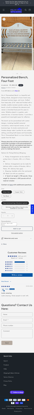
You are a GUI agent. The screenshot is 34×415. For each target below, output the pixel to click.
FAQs (5, 369)
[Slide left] (13, 74)
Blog (5, 385)
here (11, 185)
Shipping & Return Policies (11, 373)
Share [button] (5, 244)
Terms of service (28, 408)
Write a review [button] (17, 275)
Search (6, 361)
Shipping (3, 87)
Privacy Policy (8, 381)
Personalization (6, 221)
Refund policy (10, 408)
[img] (5, 286)
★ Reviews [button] (32, 209)
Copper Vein (19, 192)
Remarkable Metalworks (16, 406)
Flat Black (6, 196)
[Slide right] (21, 74)
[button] (4, 10)
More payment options (17, 233)
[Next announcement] (31, 3)
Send (7, 343)
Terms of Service (9, 377)
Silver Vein (6, 192)
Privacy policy (19, 408)
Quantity (3, 212)
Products (6, 365)
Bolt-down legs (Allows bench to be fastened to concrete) (17, 207)
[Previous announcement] (3, 3)
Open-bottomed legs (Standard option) (15, 203)
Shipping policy (18, 411)
